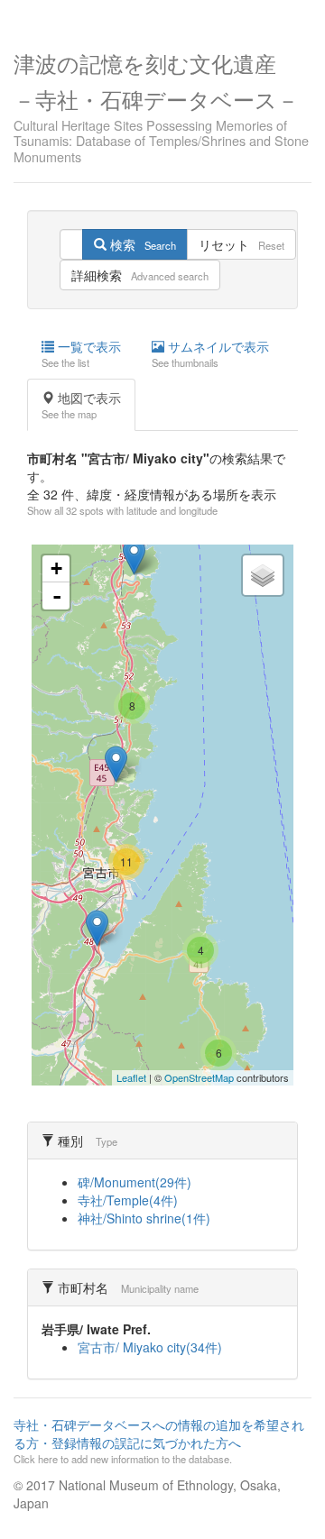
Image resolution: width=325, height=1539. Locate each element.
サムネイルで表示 (210, 353)
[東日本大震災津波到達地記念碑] (116, 764)
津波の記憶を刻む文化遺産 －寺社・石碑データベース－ (161, 105)
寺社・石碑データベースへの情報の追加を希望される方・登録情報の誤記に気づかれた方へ (159, 1440)
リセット (241, 244)
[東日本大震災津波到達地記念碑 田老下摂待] (134, 556)
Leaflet (131, 1077)
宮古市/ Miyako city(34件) (150, 1347)
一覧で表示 (81, 353)
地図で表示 (81, 405)
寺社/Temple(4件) (128, 1200)
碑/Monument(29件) (134, 1182)
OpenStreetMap (199, 1077)
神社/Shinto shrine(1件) (144, 1218)
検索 (141, 244)
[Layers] (263, 575)
